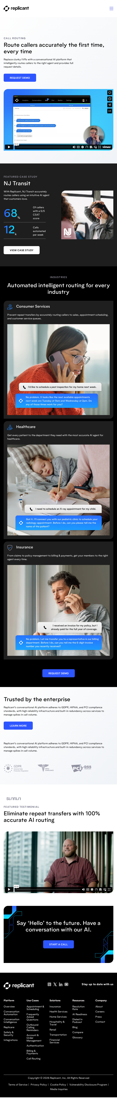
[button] (111, 8)
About (99, 1007)
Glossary (77, 1037)
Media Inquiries (59, 1089)
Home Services (58, 1017)
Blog (75, 1027)
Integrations (11, 1040)
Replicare (9, 1027)
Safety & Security (9, 1033)
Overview (9, 1007)
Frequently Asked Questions (33, 1017)
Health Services (58, 1012)
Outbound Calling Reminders (33, 1028)
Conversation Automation (11, 1013)
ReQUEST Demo (20, 78)
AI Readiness (79, 1014)
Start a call (58, 944)
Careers (100, 1012)
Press (98, 1017)
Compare (77, 1032)
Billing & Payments (32, 1052)
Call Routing (34, 1059)
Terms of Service (17, 1085)
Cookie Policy (58, 1085)
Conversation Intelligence (11, 1021)
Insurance (55, 1007)
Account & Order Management (34, 1038)
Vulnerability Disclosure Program (88, 1085)
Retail (53, 1030)
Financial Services (55, 1041)
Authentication (35, 1046)
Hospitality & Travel (57, 1023)
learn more (18, 726)
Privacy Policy (38, 1085)
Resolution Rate (78, 1008)
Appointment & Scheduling (35, 1008)
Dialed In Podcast (77, 1021)
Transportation (58, 1035)
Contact (100, 1022)
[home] (16, 8)
